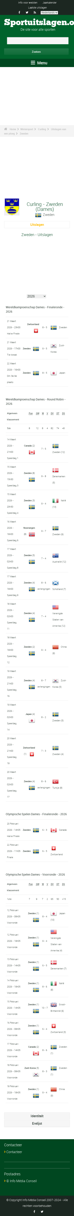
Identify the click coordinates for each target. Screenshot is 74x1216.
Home (13, 129)
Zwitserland (33, 324)
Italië (63, 500)
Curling (42, 129)
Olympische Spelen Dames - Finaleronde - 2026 (36, 814)
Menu (41, 63)
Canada (28, 445)
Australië (57, 561)
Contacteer (14, 1152)
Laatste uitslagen (37, 7)
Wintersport (26, 129)
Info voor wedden (27, 2)
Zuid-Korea (30, 1067)
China (64, 646)
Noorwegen (29, 527)
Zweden (24, 133)
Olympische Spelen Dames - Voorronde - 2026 (35, 874)
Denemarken (58, 476)
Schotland (57, 589)
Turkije (55, 787)
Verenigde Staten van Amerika (57, 619)
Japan (62, 372)
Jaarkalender (50, 2)
